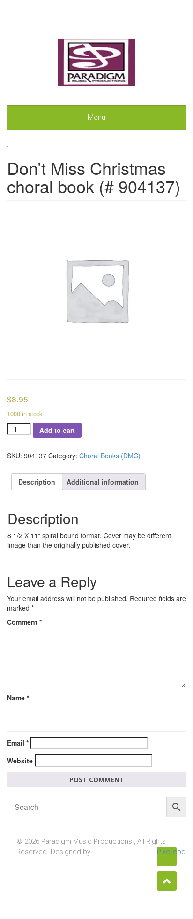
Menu (96, 117)
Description (36, 482)
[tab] (36, 481)
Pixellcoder (167, 852)
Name (18, 697)
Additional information (103, 482)
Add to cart (57, 430)
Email (18, 742)
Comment (24, 622)
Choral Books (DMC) (110, 455)
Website (20, 760)
